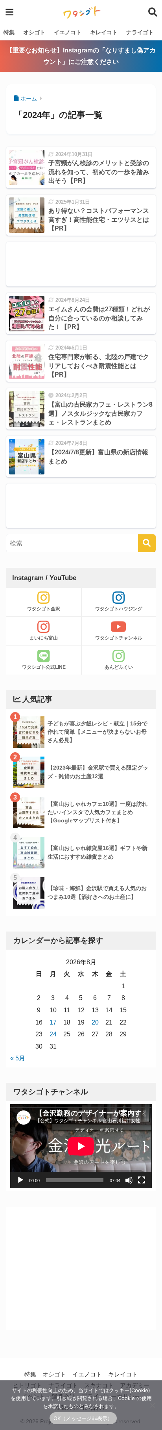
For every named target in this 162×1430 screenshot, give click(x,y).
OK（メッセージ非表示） (83, 1418)
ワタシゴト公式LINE (44, 667)
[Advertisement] (80, 264)
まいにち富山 (43, 638)
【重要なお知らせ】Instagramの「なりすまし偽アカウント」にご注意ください (81, 56)
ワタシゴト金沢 (43, 609)
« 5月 (17, 1058)
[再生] (20, 1180)
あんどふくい (119, 667)
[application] (80, 1146)
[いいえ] (152, 1405)
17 (53, 1022)
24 (53, 1034)
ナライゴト (140, 32)
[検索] (147, 543)
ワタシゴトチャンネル (118, 638)
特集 (9, 32)
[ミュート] (129, 1180)
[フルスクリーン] (141, 1180)
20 (95, 1022)
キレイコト (104, 32)
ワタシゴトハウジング (118, 609)
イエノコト (67, 32)
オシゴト (34, 32)
